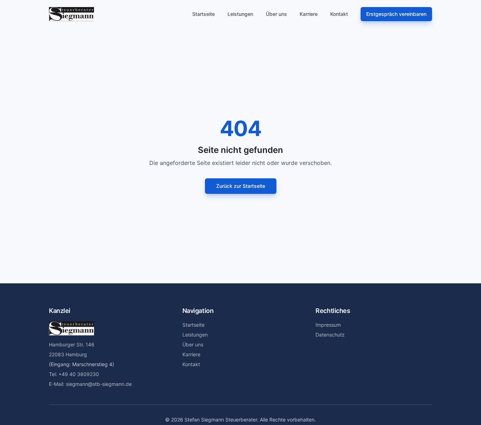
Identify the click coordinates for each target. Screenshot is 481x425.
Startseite (203, 14)
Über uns (276, 14)
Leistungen (240, 14)
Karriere (309, 14)
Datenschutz (330, 335)
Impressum (328, 325)
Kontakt (339, 14)
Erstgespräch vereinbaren (396, 14)
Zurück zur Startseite (240, 186)
